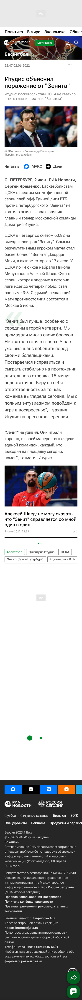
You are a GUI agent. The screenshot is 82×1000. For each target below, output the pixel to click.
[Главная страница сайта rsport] (27, 42)
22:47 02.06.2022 (17, 65)
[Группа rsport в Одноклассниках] (66, 789)
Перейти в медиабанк (18, 154)
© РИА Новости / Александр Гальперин (29, 151)
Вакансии (12, 842)
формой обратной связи (23, 961)
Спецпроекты (16, 823)
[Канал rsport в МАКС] (13, 789)
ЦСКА (65, 552)
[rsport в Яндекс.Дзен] (31, 789)
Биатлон (59, 816)
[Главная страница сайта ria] (5, 42)
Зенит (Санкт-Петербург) (25, 559)
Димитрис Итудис (41, 552)
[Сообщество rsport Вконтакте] (48, 789)
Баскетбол (14, 552)
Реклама (38, 823)
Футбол (10, 816)
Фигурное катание (34, 816)
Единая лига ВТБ (62, 559)
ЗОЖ (74, 816)
